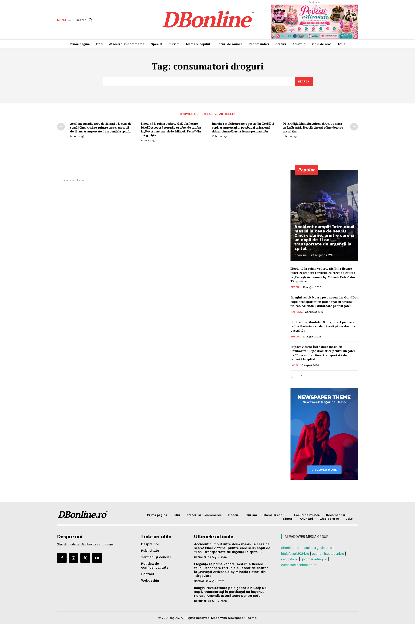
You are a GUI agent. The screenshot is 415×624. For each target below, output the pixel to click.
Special (295, 287)
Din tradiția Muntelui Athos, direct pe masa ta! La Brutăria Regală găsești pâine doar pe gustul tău (313, 127)
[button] (85, 19)
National (296, 311)
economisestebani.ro (328, 553)
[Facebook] (62, 558)
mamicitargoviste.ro (317, 548)
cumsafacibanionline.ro (299, 565)
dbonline (300, 255)
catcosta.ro (289, 559)
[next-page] (354, 127)
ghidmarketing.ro (314, 559)
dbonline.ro (290, 548)
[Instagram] (73, 558)
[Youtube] (97, 558)
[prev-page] (61, 127)
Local (294, 365)
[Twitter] (85, 558)
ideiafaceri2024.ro (295, 553)
